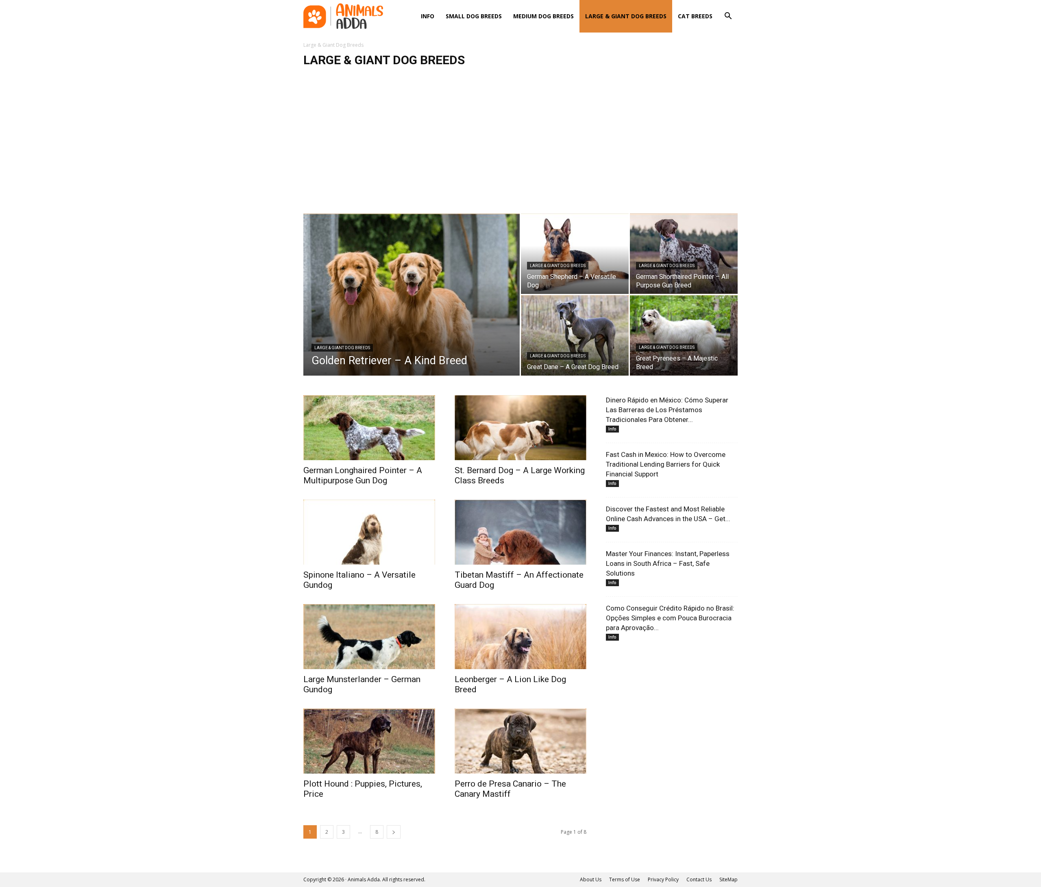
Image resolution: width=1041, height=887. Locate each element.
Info (427, 16)
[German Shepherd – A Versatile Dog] (575, 253)
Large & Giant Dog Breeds (625, 16)
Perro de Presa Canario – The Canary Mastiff (510, 789)
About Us (590, 879)
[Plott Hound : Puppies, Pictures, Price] (369, 741)
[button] (728, 17)
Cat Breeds (695, 16)
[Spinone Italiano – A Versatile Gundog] (369, 532)
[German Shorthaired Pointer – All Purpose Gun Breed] (684, 253)
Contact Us (699, 879)
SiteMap (728, 879)
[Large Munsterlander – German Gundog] (369, 636)
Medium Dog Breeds (543, 16)
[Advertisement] (520, 144)
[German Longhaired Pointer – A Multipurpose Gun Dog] (369, 427)
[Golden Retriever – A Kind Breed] (411, 307)
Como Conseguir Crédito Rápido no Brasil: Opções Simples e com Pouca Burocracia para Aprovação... (670, 618)
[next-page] (394, 832)
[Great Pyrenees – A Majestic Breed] (684, 335)
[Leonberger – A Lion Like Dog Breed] (520, 636)
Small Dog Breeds (474, 16)
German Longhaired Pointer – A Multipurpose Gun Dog (362, 475)
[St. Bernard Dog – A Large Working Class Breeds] (520, 427)
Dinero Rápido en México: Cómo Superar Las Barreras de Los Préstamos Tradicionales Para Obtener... (667, 410)
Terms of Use (624, 879)
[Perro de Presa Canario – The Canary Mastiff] (520, 741)
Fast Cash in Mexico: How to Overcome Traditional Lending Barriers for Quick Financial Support (665, 464)
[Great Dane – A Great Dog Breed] (575, 335)
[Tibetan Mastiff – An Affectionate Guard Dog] (520, 532)
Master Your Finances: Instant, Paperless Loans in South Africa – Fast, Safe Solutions (668, 563)
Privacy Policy (663, 879)
